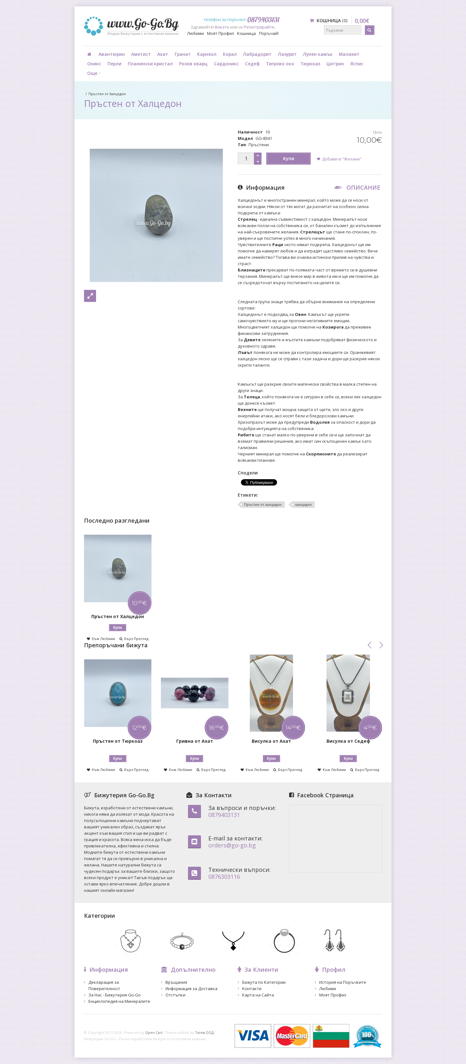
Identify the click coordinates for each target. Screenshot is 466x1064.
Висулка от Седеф (348, 741)
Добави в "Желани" (342, 159)
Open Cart (154, 1032)
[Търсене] (369, 30)
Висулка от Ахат (271, 741)
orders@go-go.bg (232, 845)
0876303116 (224, 876)
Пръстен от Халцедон (107, 93)
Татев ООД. (205, 1032)
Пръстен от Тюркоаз (118, 741)
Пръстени (259, 144)
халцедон (303, 504)
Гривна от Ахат (194, 741)
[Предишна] (369, 645)
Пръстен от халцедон (263, 504)
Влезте (222, 27)
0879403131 (224, 815)
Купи (288, 158)
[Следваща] (381, 645)
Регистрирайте (259, 27)
